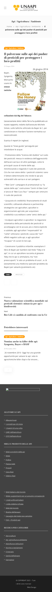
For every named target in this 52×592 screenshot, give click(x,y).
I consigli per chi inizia (14, 424)
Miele (8, 456)
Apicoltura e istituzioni (14, 543)
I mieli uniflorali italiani (14, 500)
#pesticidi (19, 274)
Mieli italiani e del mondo (15, 492)
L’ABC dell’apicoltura (13, 432)
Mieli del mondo (12, 508)
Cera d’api (9, 472)
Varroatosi (10, 559)
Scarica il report (11, 140)
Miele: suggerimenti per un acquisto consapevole (25, 496)
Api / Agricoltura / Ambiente (28, 26)
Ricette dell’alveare (13, 512)
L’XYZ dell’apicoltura (13, 436)
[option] (26, 349)
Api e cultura (11, 535)
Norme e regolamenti (14, 547)
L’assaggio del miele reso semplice (19, 516)
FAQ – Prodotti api (13, 520)
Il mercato (10, 551)
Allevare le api (11, 420)
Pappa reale (10, 464)
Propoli (8, 468)
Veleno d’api (10, 476)
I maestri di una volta (14, 428)
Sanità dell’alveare (13, 556)
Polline (8, 459)
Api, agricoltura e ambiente (16, 539)
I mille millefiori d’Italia (14, 504)
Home (9, 26)
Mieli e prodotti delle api (15, 452)
